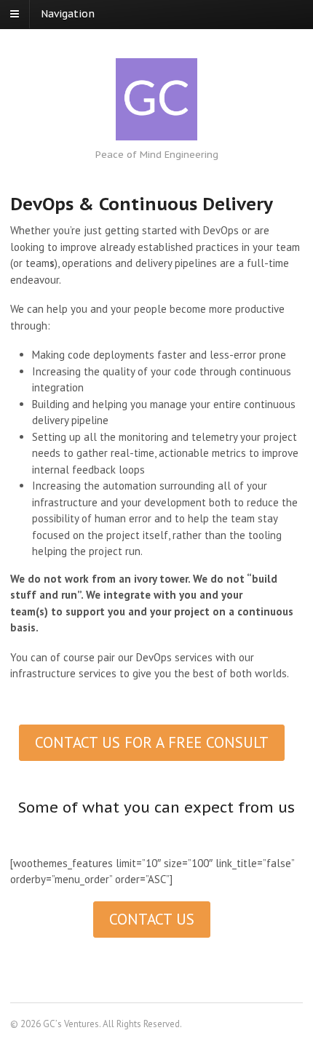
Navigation (68, 13)
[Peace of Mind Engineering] (156, 99)
